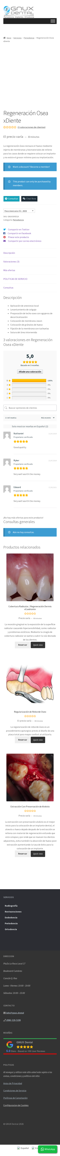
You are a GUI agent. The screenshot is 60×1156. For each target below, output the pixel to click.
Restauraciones (13, 911)
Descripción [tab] (9, 252)
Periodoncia (29, 37)
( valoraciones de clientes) (31, 127)
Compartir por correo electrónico (24, 240)
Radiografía (11, 905)
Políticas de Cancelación (15, 1097)
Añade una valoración (30, 371)
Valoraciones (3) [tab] (11, 261)
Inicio (9, 37)
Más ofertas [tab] (9, 270)
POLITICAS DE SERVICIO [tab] (15, 278)
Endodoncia (11, 917)
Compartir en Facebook (19, 233)
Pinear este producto (18, 237)
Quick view (38, 645)
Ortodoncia (11, 929)
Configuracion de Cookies (16, 1105)
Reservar (22, 644)
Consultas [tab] (8, 287)
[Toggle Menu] (53, 21)
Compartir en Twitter (18, 229)
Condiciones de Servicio (14, 1090)
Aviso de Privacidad (12, 1083)
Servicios (17, 37)
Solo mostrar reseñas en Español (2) (30, 426)
